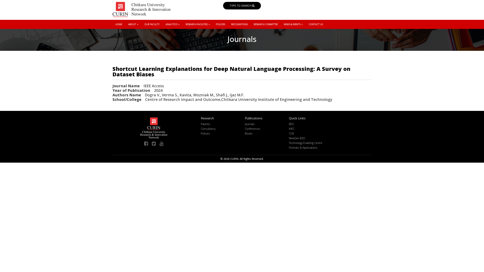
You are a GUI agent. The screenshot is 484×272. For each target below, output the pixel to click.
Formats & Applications (303, 147)
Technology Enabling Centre (305, 143)
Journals (249, 124)
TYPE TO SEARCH (241, 5)
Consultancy (208, 129)
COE (291, 133)
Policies (205, 133)
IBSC (291, 124)
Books (249, 133)
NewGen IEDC (297, 138)
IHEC (292, 129)
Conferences (252, 129)
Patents (205, 124)
